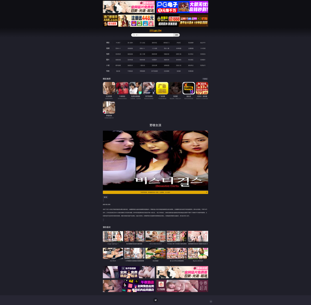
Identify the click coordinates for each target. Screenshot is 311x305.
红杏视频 (166, 71)
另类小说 (178, 65)
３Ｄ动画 (154, 48)
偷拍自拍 (130, 54)
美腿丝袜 (166, 60)
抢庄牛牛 (202, 43)
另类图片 (202, 60)
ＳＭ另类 (202, 48)
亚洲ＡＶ (118, 48)
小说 (107, 65)
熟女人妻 (166, 48)
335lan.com (155, 30)
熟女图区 (190, 60)
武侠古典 (154, 65)
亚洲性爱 (118, 54)
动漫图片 (154, 60)
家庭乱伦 (130, 65)
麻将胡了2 (167, 43)
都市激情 (118, 65)
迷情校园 (166, 65)
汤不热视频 (154, 71)
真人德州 (130, 43)
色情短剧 (190, 71)
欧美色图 (142, 60)
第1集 (105, 197)
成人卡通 (142, 54)
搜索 (176, 35)
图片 (107, 60)
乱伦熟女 (190, 54)
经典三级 (178, 54)
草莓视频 (142, 71)
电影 (107, 54)
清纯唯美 (178, 60)
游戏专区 (154, 43)
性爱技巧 (202, 65)
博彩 (107, 43)
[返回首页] (211, 301)
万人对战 (142, 43)
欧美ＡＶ (142, 48)
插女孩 (118, 71)
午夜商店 (130, 71)
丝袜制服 (178, 48)
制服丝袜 (166, 54)
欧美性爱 (154, 54)
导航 (107, 71)
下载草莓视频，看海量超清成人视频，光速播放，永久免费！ (155, 192)
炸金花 (179, 43)
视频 (107, 48)
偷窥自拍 (118, 60)
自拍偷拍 (130, 48)
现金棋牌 (190, 43)
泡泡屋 (179, 71)
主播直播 (190, 48)
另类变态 (202, 54)
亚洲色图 (130, 60)
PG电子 (118, 43)
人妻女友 (142, 65)
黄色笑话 (190, 65)
